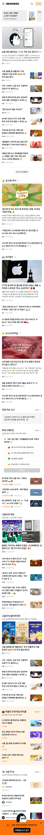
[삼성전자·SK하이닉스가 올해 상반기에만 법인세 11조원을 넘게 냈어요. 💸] (22, 418)
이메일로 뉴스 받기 (22, 830)
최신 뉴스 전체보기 (22, 172)
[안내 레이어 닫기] (41, 823)
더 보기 (37, 410)
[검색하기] (31, 3)
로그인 (38, 4)
